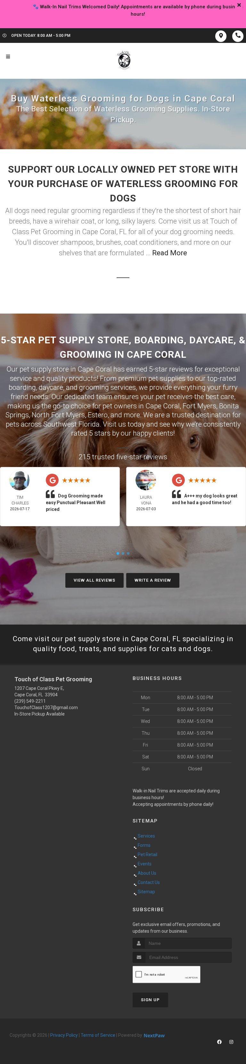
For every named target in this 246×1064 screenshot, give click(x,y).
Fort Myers (199, 406)
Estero (98, 415)
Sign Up (150, 999)
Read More (169, 253)
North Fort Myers (58, 415)
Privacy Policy (64, 1035)
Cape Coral (162, 406)
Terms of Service (98, 1035)
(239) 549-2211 (30, 701)
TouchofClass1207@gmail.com (46, 707)
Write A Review (153, 580)
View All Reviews (94, 580)
